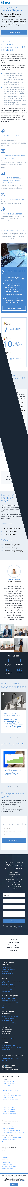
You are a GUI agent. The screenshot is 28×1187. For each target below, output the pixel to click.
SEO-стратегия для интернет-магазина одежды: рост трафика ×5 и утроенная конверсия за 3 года (13, 773)
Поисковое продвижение (8, 969)
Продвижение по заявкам (8, 1109)
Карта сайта (5, 1060)
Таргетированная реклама (9, 1000)
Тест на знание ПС (7, 1049)
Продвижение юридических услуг (11, 1130)
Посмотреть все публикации (8, 745)
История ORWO (14, 942)
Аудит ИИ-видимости (7, 984)
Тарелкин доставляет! (7, 1168)
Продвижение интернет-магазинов (11, 1095)
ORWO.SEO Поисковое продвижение (11, 1047)
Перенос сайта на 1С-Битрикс (10, 1023)
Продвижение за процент (9, 1111)
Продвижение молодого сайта (10, 1099)
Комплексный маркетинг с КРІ (10, 1003)
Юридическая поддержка (8, 1038)
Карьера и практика (14, 944)
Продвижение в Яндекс (8, 1083)
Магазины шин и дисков (8, 1142)
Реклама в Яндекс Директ (8, 998)
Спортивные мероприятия (9, 1166)
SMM (3, 1007)
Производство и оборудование (10, 1126)
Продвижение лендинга (8, 1097)
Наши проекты (6, 1171)
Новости (4, 1155)
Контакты (14, 952)
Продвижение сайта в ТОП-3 (9, 1088)
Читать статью (9, 777)
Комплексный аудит (7, 991)
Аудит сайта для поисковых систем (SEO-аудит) (13, 981)
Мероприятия (14, 950)
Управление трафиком (8, 971)
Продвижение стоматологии (9, 1139)
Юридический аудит (7, 989)
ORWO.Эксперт (6, 1162)
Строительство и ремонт (8, 1128)
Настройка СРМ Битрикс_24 (9, 1018)
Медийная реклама (7, 1005)
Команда (14, 939)
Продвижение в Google (8, 1081)
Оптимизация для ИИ (7, 967)
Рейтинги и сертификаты (14, 947)
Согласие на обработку (8, 1057)
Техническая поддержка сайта (10, 1016)
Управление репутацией (8, 1036)
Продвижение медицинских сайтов (11, 1137)
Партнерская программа (8, 1045)
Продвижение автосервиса (9, 1144)
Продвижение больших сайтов (10, 1102)
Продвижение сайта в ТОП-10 (10, 1090)
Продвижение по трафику (9, 1107)
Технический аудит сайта (8, 987)
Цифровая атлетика (7, 1164)
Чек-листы (4, 1152)
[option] (14, 477)
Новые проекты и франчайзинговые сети (13, 1132)
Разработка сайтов (7, 1020)
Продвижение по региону (8, 1116)
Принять (14, 1184)
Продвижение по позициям (9, 1113)
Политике (17, 927)
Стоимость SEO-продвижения (10, 1085)
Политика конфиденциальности (10, 1058)
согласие (19, 926)
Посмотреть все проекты (8, 689)
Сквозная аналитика (7, 973)
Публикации (5, 1157)
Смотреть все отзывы (21, 455)
